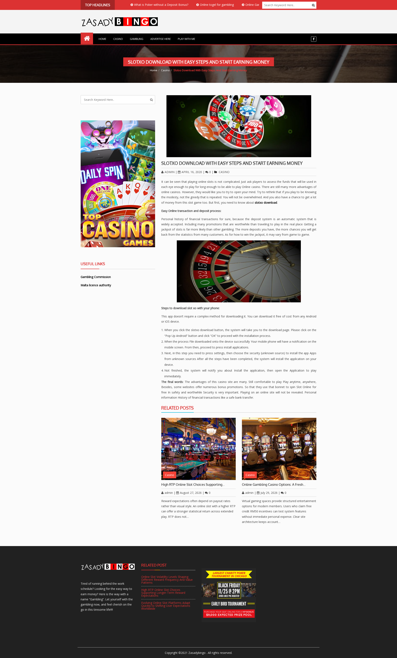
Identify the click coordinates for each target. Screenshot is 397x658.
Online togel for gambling (195, 5)
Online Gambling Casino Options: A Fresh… (274, 484)
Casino (118, 39)
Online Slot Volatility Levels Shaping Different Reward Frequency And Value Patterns (167, 579)
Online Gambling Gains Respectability (248, 5)
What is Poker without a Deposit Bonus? (139, 5)
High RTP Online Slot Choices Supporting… (193, 484)
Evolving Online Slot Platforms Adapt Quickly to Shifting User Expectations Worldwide (165, 605)
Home (102, 39)
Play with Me (186, 39)
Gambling (136, 39)
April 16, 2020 (192, 172)
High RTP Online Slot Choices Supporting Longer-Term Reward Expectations (163, 592)
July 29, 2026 (269, 493)
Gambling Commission (96, 277)
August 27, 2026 (191, 493)
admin (170, 172)
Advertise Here (160, 39)
